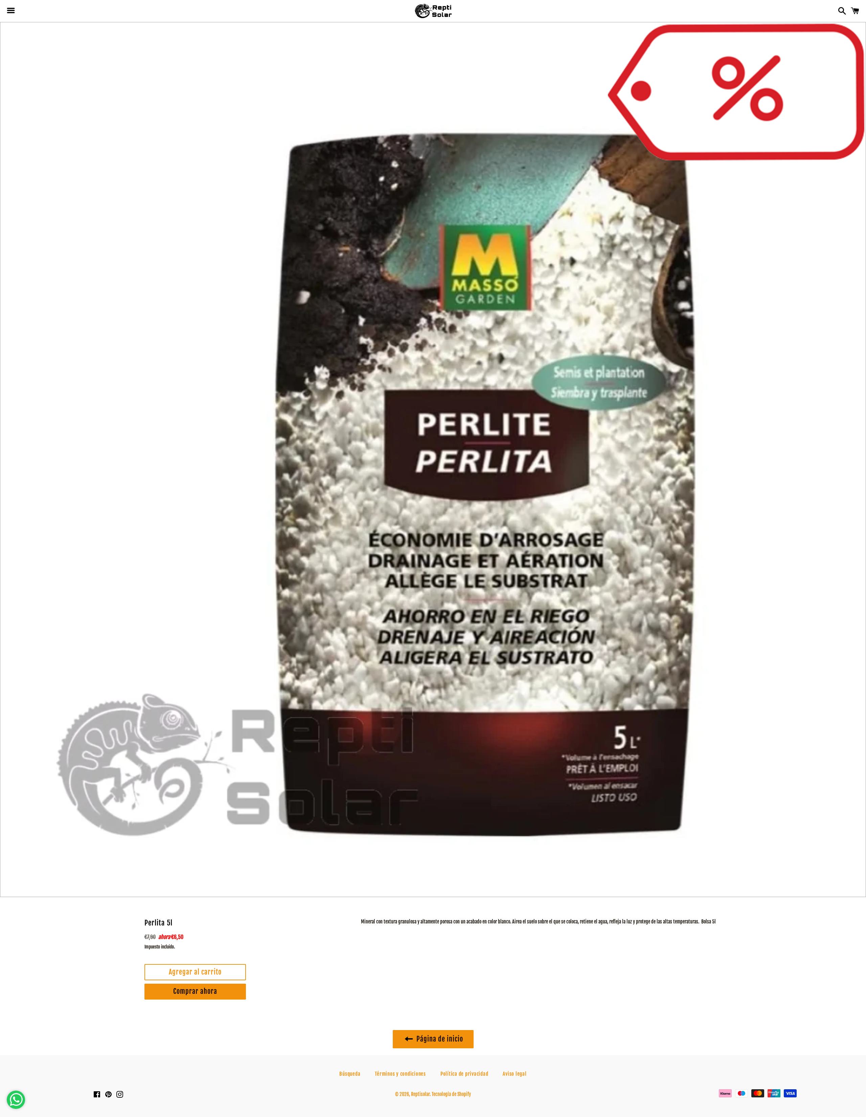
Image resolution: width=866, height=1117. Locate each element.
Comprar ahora (195, 991)
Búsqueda (349, 1074)
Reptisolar (420, 1094)
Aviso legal (514, 1074)
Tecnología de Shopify (451, 1094)
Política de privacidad (464, 1074)
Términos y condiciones (400, 1074)
